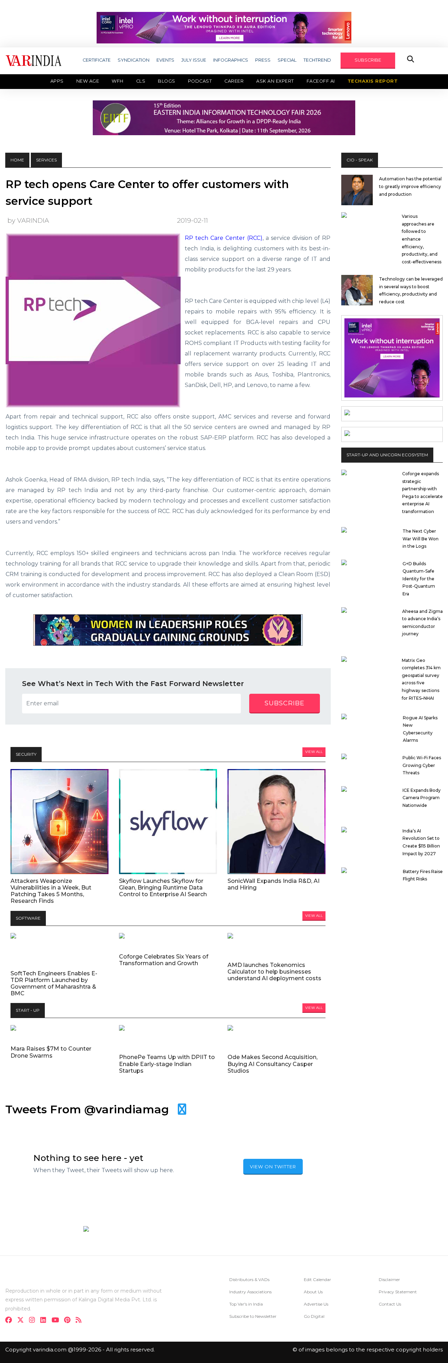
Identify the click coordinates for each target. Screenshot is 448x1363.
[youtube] (57, 1320)
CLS (141, 81)
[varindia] (81, 1320)
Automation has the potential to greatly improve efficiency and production (410, 186)
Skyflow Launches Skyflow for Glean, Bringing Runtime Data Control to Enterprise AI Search (163, 888)
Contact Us (390, 1304)
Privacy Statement (398, 1291)
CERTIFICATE (97, 60)
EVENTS (165, 60)
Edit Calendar (317, 1279)
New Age (87, 81)
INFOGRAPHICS (230, 60)
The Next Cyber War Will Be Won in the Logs (420, 538)
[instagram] (34, 1320)
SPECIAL (287, 60)
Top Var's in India (246, 1304)
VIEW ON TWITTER (273, 1166)
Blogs (166, 81)
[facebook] (10, 1320)
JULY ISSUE (193, 60)
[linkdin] (45, 1320)
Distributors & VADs (249, 1279)
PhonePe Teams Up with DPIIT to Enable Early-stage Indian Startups (167, 1064)
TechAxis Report (373, 81)
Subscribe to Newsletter (252, 1316)
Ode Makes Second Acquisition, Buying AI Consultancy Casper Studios (272, 1064)
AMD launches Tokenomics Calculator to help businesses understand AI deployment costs (274, 972)
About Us (313, 1291)
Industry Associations (250, 1291)
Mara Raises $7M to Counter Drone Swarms (50, 1052)
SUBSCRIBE (368, 60)
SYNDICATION (133, 60)
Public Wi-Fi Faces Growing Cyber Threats (421, 765)
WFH (118, 81)
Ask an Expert (275, 81)
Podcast (200, 81)
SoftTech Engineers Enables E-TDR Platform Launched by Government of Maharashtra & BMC (53, 983)
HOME (17, 159)
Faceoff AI (321, 81)
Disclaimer (389, 1279)
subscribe (284, 703)
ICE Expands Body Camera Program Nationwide (421, 798)
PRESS (263, 60)
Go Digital (314, 1316)
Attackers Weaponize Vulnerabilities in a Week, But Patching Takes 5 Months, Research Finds (50, 891)
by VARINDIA (28, 220)
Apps (57, 81)
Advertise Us (316, 1304)
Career (234, 81)
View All (314, 751)
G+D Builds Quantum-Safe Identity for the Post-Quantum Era (418, 578)
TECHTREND (317, 60)
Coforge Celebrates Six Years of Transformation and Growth (163, 960)
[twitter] (22, 1320)
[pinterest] (69, 1320)
